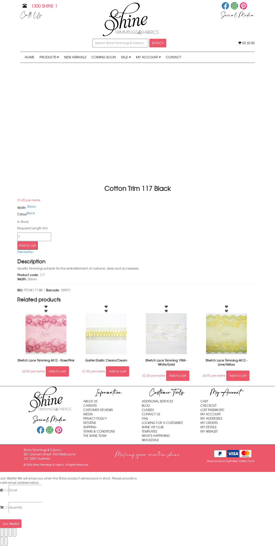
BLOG (146, 406)
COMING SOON (103, 57)
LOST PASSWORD (212, 410)
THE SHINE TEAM (94, 436)
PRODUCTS (48, 57)
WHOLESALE (150, 440)
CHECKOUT (208, 406)
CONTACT (173, 57)
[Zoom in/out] (1, 532)
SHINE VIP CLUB (152, 427)
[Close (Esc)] (14, 532)
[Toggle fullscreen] (6, 532)
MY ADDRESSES (211, 418)
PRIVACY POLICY (95, 418)
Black (31, 213)
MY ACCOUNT (147, 57)
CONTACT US (151, 414)
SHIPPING (89, 427)
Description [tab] (25, 252)
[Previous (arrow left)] (1, 541)
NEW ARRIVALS (75, 57)
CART (204, 401)
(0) (248, 43)
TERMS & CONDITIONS (99, 431)
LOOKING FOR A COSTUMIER (162, 423)
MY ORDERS (209, 423)
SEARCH (158, 43)
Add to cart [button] (57, 371)
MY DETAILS (208, 427)
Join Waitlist (10, 524)
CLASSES (148, 410)
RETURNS (89, 423)
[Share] (10, 532)
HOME (29, 57)
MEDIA (88, 414)
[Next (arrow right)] (6, 541)
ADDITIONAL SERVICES (157, 401)
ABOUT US (90, 401)
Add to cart (27, 245)
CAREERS (90, 406)
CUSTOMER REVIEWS (98, 410)
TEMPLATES (149, 431)
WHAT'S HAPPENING (156, 436)
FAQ (145, 418)
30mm (31, 207)
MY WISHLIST (209, 431)
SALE (125, 57)
